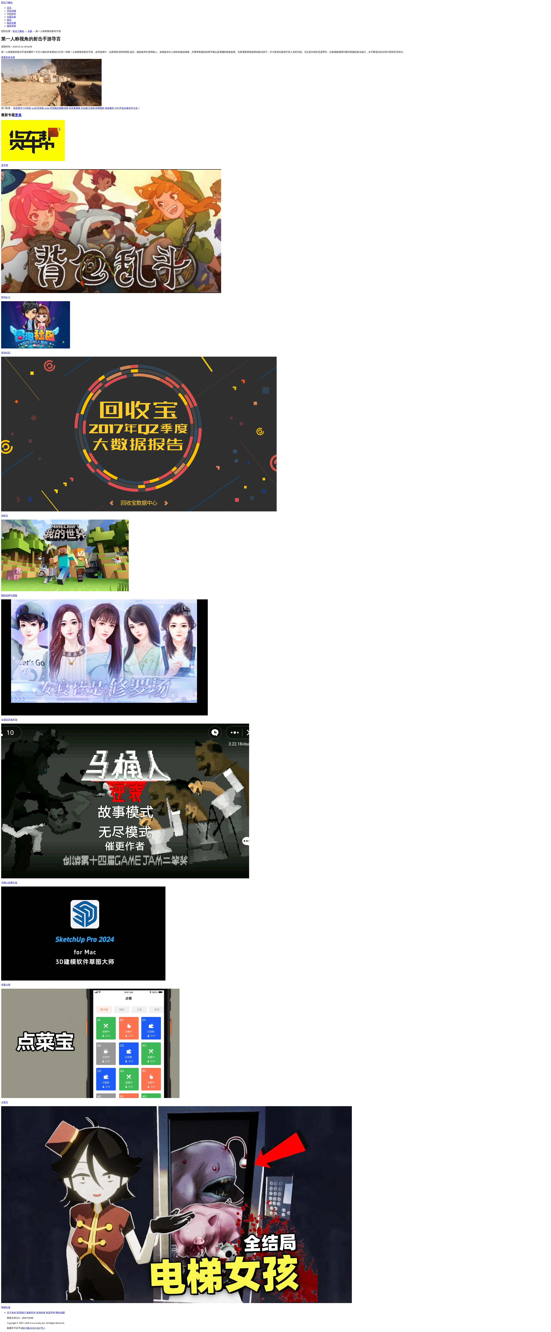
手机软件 (11, 14)
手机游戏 (11, 11)
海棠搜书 (17, 108)
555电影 (27, 108)
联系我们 (21, 1312)
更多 (18, 115)
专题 (30, 31)
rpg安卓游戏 (38, 108)
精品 (9, 20)
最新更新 (11, 26)
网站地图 (60, 1312)
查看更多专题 (8, 57)
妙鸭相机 (99, 108)
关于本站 (11, 1312)
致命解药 (109, 108)
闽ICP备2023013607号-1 (33, 1328)
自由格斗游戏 (88, 108)
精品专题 (11, 23)
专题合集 (11, 17)
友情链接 (40, 1312)
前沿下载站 (7, 2)
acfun (46, 108)
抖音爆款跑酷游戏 (59, 108)
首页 (9, 8)
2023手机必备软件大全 (126, 108)
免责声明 (50, 1312)
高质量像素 (74, 108)
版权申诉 (31, 1312)
